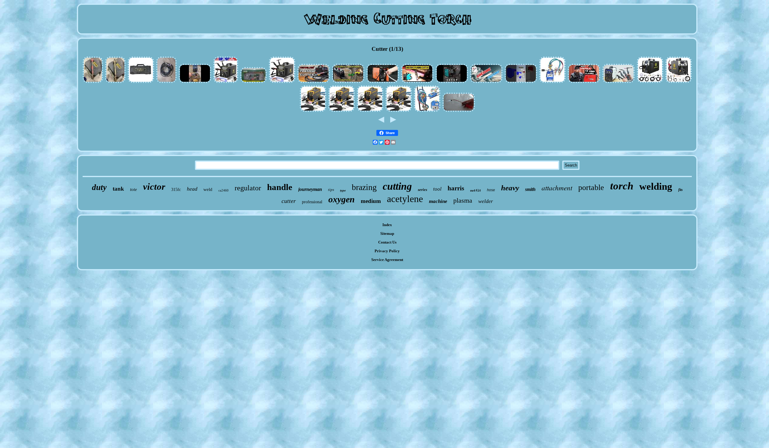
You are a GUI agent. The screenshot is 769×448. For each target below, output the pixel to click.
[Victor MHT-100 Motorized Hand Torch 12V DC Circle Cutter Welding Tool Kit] (141, 82)
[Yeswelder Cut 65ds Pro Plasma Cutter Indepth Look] (313, 82)
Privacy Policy (387, 251)
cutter (288, 201)
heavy (510, 188)
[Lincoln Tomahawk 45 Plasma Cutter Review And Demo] (584, 82)
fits (680, 190)
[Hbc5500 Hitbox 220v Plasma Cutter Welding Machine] (383, 82)
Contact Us (387, 242)
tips (331, 189)
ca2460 (223, 190)
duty (99, 187)
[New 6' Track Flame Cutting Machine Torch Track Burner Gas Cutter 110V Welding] (427, 111)
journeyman (310, 189)
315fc (176, 189)
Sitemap (387, 233)
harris (456, 188)
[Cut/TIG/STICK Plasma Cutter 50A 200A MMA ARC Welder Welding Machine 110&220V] (398, 111)
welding (655, 186)
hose (491, 190)
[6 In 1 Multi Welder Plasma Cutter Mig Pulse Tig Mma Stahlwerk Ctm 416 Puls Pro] (618, 82)
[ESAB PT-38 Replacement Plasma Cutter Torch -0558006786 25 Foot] (166, 82)
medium (371, 201)
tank (118, 189)
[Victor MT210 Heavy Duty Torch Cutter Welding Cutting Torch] (93, 82)
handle (279, 187)
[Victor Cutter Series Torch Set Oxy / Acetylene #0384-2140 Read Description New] (253, 82)
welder (485, 201)
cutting (397, 186)
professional (312, 202)
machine (438, 201)
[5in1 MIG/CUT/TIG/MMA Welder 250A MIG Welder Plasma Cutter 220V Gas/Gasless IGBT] (650, 82)
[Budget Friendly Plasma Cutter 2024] (417, 82)
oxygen (341, 199)
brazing (364, 187)
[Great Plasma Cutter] (195, 82)
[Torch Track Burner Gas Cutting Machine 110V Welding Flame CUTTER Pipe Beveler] (552, 82)
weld (207, 189)
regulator (248, 188)
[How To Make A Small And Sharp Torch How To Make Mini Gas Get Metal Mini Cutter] (459, 111)
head (192, 189)
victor (154, 186)
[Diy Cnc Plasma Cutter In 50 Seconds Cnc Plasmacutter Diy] (521, 82)
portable (591, 187)
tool (437, 189)
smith (530, 189)
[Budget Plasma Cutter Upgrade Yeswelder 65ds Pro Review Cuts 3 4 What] (348, 82)
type (343, 190)
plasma (462, 200)
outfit (475, 190)
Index (387, 224)
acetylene (405, 198)
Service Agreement (387, 259)
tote (133, 189)
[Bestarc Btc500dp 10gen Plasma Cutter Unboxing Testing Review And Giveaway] (452, 82)
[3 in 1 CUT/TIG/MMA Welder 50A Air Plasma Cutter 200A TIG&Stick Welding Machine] (370, 111)
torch (621, 186)
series (422, 189)
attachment (557, 187)
